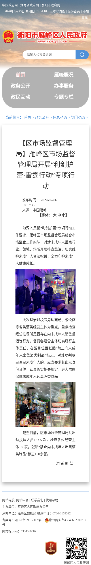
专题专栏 (64, 97)
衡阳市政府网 (51, 5)
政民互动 (20, 97)
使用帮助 (52, 500)
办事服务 (64, 86)
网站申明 (22, 500)
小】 (65, 215)
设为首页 (74, 11)
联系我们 (37, 500)
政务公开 (20, 86)
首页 (20, 75)
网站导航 (8, 500)
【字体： (53, 215)
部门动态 (78, 117)
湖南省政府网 (29, 5)
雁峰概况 (64, 75)
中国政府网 (10, 5)
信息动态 (60, 117)
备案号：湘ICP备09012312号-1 (23, 520)
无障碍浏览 (57, 11)
